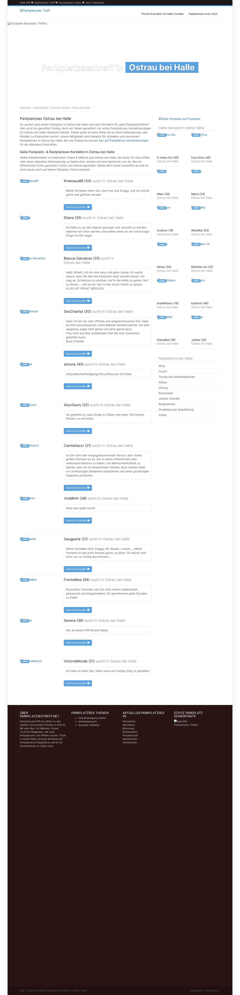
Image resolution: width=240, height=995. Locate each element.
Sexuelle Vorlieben (88, 724)
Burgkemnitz (167, 404)
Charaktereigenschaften (92, 717)
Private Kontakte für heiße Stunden (163, 14)
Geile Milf (25, 2)
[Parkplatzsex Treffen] (35, 14)
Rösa (162, 366)
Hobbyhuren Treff (44, 2)
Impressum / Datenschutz (204, 990)
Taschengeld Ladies (69, 2)
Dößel (163, 415)
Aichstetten (129, 721)
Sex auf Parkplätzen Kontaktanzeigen (123, 140)
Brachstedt (166, 393)
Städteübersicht (87, 721)
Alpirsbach (129, 724)
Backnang (128, 728)
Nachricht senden (76, 207)
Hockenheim (130, 742)
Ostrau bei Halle (120, 181)
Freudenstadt (130, 735)
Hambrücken (130, 738)
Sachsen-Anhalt (60, 107)
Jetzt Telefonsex (94, 2)
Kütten (163, 382)
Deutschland (41, 107)
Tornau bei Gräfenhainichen (177, 377)
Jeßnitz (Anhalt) (169, 398)
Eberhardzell (130, 731)
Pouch (163, 371)
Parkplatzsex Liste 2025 (203, 14)
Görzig (163, 387)
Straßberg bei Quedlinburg (176, 409)
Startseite (25, 107)
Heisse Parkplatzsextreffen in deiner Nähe (62, 990)
